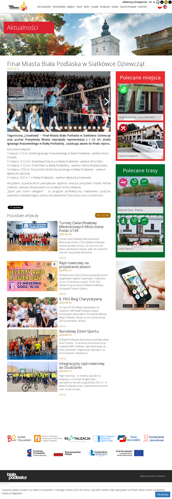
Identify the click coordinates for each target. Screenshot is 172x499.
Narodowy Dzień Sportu (79, 331)
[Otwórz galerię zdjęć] (59, 101)
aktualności (44, 6)
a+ (150, 2)
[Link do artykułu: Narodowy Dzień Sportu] (32, 344)
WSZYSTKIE (103, 215)
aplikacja (105, 6)
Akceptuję (162, 494)
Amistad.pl (160, 476)
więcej (62, 257)
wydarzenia (59, 6)
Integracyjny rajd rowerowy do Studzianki (82, 365)
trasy (79, 6)
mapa (87, 6)
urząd (115, 6)
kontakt (142, 6)
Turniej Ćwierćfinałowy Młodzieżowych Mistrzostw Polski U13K (81, 227)
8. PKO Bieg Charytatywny (80, 299)
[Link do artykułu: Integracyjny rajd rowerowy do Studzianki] (32, 377)
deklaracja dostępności (134, 2)
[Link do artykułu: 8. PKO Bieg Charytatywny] (32, 312)
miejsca (71, 6)
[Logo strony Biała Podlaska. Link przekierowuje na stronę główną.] (18, 6)
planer (94, 6)
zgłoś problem (128, 6)
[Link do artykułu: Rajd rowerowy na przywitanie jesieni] (32, 276)
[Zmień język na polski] (159, 6)
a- (154, 2)
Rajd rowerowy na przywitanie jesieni (75, 265)
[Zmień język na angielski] (165, 6)
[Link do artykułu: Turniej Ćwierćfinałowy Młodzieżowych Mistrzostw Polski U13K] (32, 236)
